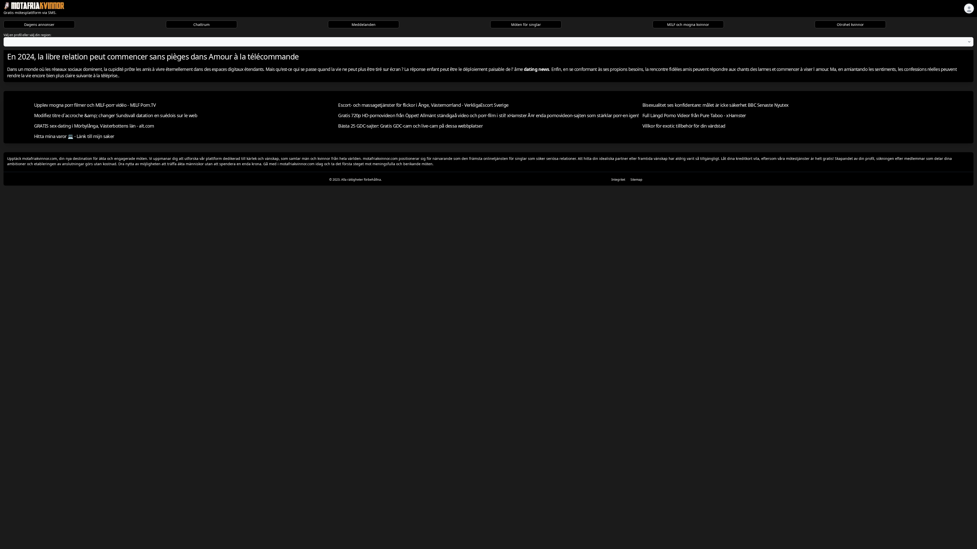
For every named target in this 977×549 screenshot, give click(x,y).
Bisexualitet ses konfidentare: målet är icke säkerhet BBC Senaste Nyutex (715, 105)
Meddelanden (364, 24)
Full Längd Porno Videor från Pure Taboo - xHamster (694, 115)
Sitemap (636, 179)
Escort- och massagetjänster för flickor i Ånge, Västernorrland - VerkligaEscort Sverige (423, 105)
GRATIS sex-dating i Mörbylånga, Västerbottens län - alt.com (94, 126)
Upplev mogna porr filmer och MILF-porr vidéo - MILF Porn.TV (95, 105)
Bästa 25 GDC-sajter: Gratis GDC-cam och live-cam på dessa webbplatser (410, 126)
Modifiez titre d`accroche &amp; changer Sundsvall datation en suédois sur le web (115, 115)
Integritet (618, 179)
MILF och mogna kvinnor (688, 24)
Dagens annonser (39, 24)
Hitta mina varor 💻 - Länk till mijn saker (74, 136)
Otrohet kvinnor (850, 24)
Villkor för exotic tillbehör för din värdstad (683, 126)
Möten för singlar (526, 24)
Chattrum (201, 24)
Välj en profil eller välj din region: (27, 35)
